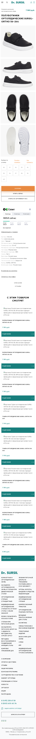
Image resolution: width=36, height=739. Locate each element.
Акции (3, 691)
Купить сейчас (18, 193)
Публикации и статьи (9, 681)
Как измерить (30, 161)
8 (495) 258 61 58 (8, 700)
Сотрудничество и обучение (12, 675)
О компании (5, 659)
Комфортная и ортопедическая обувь (7, 580)
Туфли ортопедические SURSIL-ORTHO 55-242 (17, 449)
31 (9, 167)
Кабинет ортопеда (8, 678)
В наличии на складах (9, 271)
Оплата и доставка (8, 277)
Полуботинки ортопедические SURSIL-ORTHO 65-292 (16, 353)
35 (4, 173)
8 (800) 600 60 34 (9, 703)
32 (16, 167)
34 (27, 167)
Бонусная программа (9, 671)
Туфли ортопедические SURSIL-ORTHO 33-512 (17, 545)
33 (21, 167)
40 (4, 179)
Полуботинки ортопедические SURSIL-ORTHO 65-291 (16, 321)
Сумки (21, 642)
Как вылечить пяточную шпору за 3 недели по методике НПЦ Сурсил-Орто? (9, 631)
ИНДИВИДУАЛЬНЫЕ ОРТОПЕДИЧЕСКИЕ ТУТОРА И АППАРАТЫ (26, 651)
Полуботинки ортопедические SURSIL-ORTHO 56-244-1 (16, 513)
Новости (4, 684)
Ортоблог (5, 687)
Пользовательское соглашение (18, 734)
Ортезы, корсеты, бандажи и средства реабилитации (26, 592)
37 (16, 173)
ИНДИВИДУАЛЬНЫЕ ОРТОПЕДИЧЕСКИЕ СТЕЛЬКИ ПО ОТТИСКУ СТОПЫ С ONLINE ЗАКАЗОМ (9, 609)
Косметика (23, 623)
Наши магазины (7, 668)
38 (21, 173)
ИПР (20, 645)
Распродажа (6, 694)
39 (27, 173)
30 (4, 167)
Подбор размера (17, 161)
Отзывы (4, 665)
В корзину (18, 188)
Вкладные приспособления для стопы (25, 617)
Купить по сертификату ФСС (18, 198)
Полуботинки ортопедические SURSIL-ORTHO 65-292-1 (16, 481)
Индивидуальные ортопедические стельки (25, 599)
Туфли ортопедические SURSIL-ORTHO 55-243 (17, 417)
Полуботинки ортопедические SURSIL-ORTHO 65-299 (16, 385)
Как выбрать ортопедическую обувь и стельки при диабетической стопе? (9, 589)
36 (10, 173)
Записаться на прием (18, 714)
